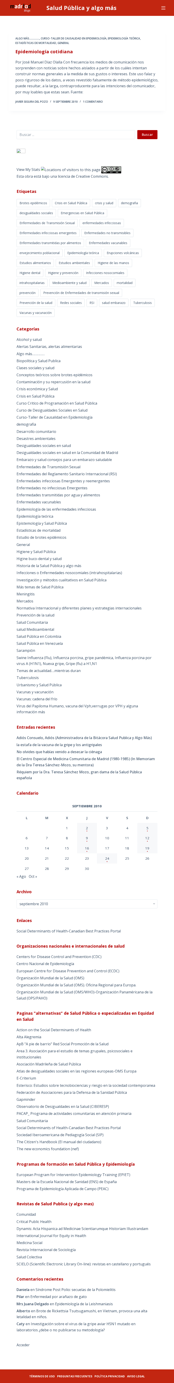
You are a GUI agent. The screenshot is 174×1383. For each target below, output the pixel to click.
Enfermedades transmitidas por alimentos (50, 243)
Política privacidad (109, 1376)
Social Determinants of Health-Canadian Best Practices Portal (69, 931)
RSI (91, 303)
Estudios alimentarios (35, 263)
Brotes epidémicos (33, 203)
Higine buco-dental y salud (39, 558)
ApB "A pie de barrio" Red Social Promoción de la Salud (63, 1043)
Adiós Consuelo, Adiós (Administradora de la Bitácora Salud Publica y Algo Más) (84, 737)
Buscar (147, 134)
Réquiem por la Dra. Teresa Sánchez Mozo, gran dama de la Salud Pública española (79, 774)
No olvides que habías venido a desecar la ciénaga (59, 751)
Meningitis (26, 594)
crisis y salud (104, 203)
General (63, 43)
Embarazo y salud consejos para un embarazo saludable (64, 459)
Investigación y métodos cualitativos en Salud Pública (61, 579)
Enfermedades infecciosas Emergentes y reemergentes (63, 480)
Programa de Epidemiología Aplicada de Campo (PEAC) (63, 1188)
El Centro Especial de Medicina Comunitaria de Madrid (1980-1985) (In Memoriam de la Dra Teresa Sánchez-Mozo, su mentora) (86, 761)
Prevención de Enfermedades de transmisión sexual (81, 293)
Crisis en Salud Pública (71, 203)
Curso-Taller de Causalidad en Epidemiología (73, 38)
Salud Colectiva (29, 1256)
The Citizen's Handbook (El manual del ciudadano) (59, 1141)
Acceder (23, 1344)
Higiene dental (29, 273)
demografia (129, 203)
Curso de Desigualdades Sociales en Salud (52, 410)
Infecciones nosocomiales (105, 273)
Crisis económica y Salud (37, 388)
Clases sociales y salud (35, 367)
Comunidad (26, 1214)
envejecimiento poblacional (39, 253)
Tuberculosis (142, 303)
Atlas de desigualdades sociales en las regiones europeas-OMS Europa (76, 1071)
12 (147, 838)
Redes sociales (71, 303)
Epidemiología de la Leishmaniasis (84, 1303)
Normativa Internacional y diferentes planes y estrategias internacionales (79, 608)
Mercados (101, 283)
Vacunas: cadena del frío (37, 698)
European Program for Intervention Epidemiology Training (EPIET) (73, 1174)
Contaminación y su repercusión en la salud (53, 381)
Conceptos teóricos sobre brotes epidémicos (54, 374)
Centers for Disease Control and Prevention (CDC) (59, 956)
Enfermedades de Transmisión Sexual (47, 223)
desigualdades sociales (36, 213)
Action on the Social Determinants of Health (54, 1029)
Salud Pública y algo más (81, 8)
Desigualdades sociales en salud (44, 445)
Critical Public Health (34, 1221)
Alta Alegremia (29, 1036)
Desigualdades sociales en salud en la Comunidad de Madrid (67, 452)
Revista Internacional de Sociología (46, 1249)
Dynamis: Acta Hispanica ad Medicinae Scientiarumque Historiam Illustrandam (82, 1228)
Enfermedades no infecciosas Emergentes (52, 487)
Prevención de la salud (35, 303)
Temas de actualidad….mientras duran (49, 670)
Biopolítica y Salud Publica (38, 360)
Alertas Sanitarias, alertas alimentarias (49, 346)
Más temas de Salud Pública (40, 587)
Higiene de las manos (113, 263)
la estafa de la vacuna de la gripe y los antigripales (59, 744)
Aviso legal (136, 1376)
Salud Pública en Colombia (39, 636)
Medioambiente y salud (69, 283)
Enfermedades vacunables (108, 243)
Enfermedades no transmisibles (107, 233)
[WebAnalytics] (21, 151)
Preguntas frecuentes (74, 1376)
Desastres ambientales (36, 438)
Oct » (33, 876)
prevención (27, 293)
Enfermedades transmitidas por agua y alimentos (58, 495)
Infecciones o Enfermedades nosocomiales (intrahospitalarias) (69, 572)
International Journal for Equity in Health (51, 1235)
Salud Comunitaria (32, 622)
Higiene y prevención (63, 273)
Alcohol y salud (29, 339)
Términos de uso (42, 1376)
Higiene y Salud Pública (36, 551)
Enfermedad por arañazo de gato (58, 1296)
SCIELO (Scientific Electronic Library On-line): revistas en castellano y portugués (84, 1264)
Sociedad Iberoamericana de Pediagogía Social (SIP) (60, 1134)
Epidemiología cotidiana (44, 52)
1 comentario (93, 102)
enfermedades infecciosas (101, 223)
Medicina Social (29, 1242)
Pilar (20, 1296)
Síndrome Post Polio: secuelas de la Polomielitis (76, 1289)
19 (147, 848)
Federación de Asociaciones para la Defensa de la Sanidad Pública (72, 1092)
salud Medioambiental (35, 629)
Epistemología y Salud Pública (42, 523)
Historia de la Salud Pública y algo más (49, 565)
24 (107, 858)
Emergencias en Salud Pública (82, 213)
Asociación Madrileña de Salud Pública (49, 1064)
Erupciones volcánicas (123, 253)
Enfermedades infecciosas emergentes (48, 233)
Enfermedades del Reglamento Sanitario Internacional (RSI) (67, 473)
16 (87, 848)
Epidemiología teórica (124, 38)
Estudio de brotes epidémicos (41, 537)
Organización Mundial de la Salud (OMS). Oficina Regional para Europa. (76, 985)
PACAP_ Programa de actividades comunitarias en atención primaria (74, 1113)
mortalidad (125, 283)
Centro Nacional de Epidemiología (45, 963)
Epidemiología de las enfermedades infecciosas (56, 509)
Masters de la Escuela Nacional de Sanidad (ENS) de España (67, 1181)
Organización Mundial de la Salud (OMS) (50, 977)
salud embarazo (114, 303)
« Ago (21, 876)
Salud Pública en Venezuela (40, 643)
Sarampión (26, 650)
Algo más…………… (31, 353)
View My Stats (28, 169)
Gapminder (26, 1099)
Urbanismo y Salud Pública (39, 684)
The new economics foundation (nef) (48, 1148)
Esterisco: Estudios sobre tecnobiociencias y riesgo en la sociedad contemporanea (86, 1085)
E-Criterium (26, 1078)
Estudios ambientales (74, 263)
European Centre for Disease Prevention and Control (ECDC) (68, 970)
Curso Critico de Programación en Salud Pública (57, 403)
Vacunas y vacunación (35, 313)
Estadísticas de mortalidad (35, 43)
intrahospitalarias (32, 283)
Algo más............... (27, 38)
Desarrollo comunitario (36, 431)
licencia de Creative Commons (83, 176)
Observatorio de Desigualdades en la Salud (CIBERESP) (63, 1106)
